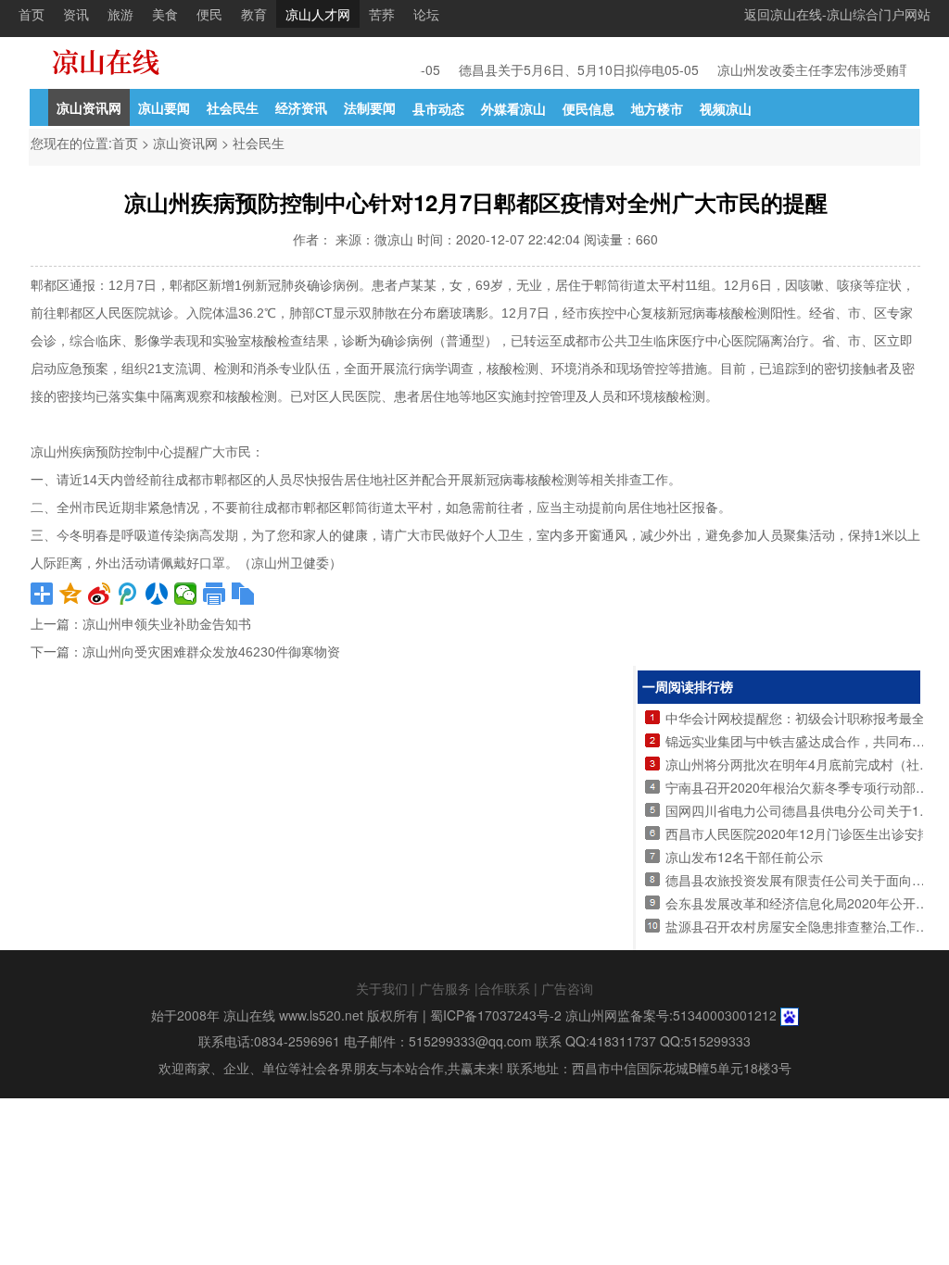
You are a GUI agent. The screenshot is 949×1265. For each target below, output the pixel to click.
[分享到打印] (214, 593)
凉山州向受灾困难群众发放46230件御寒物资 (211, 652)
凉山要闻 (164, 107)
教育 (254, 14)
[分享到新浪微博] (99, 593)
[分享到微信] (185, 593)
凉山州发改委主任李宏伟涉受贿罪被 (813, 69)
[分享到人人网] (157, 593)
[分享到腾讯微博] (128, 593)
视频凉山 (726, 108)
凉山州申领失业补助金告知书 (166, 624)
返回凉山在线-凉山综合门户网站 (837, 14)
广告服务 (445, 988)
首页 (31, 14)
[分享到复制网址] (243, 593)
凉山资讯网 (89, 107)
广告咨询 (567, 988)
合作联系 (504, 988)
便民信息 (588, 108)
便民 (209, 14)
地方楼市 (657, 108)
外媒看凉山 (513, 108)
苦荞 (382, 14)
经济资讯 (301, 107)
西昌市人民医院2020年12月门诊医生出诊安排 (797, 833)
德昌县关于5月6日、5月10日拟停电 (553, 69)
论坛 (426, 14)
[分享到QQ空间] (70, 593)
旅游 (120, 14)
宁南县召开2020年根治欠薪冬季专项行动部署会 (803, 787)
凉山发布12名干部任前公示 (744, 856)
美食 (165, 14)
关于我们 (382, 988)
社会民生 (233, 107)
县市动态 (438, 108)
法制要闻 (370, 107)
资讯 (76, 14)
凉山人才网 (317, 14)
